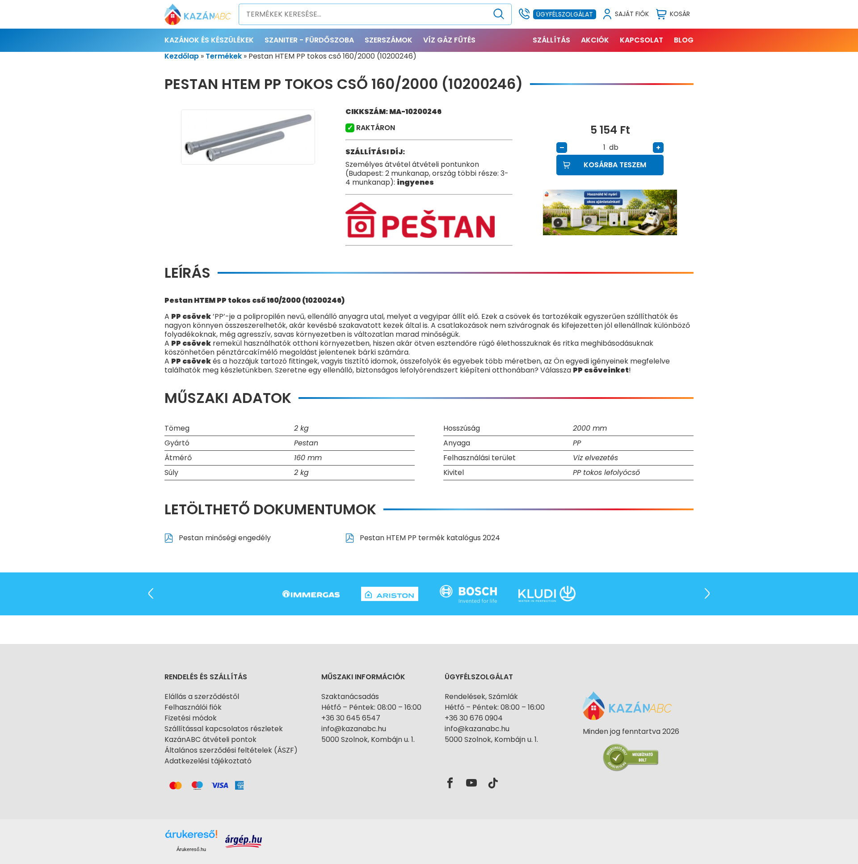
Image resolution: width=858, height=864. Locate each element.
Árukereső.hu (191, 849)
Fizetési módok (190, 718)
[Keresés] (499, 14)
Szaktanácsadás (350, 696)
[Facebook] (450, 783)
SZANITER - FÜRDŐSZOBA (309, 40)
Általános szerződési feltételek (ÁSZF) (231, 750)
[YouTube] (471, 783)
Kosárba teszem (615, 165)
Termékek (224, 56)
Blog (684, 40)
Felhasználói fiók (193, 707)
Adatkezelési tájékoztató (208, 761)
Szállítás (551, 40)
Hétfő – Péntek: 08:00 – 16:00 (371, 707)
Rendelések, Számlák (481, 696)
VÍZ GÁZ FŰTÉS (449, 40)
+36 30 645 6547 (350, 718)
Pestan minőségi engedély (224, 538)
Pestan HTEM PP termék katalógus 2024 (429, 538)
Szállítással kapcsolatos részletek (223, 729)
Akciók (595, 40)
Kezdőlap (181, 56)
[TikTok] (493, 783)
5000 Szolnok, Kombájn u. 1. (368, 739)
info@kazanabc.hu (353, 729)
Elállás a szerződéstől (201, 696)
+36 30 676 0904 (474, 718)
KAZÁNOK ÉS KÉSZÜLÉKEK (209, 40)
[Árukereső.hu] (631, 747)
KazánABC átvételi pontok (210, 739)
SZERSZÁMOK (388, 40)
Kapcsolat (641, 40)
